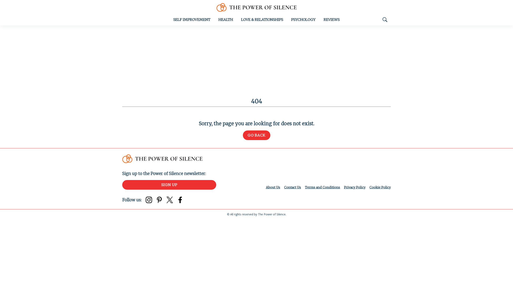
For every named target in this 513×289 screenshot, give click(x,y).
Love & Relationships (262, 19)
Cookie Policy (380, 187)
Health (225, 19)
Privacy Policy (355, 187)
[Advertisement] (256, 55)
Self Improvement (191, 19)
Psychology (303, 19)
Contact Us (292, 187)
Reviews (332, 19)
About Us (273, 187)
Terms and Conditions (322, 187)
